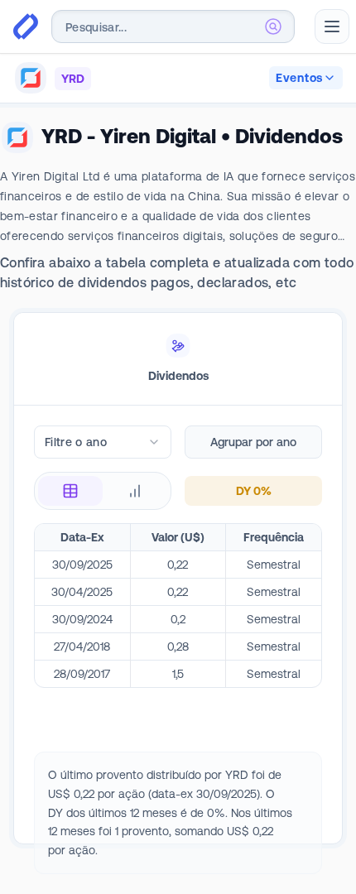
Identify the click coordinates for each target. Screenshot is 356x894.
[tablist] (178, 359)
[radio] (70, 491)
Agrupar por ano (253, 442)
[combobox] (173, 26)
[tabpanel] (178, 650)
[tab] (178, 359)
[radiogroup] (102, 491)
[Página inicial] (25, 26)
